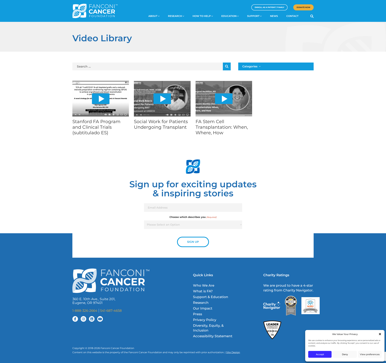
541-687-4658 (111, 311)
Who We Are (203, 285)
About (152, 16)
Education (229, 16)
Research (175, 16)
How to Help (202, 16)
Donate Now (303, 7)
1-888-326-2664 (84, 311)
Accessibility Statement (212, 336)
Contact (292, 16)
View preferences (370, 354)
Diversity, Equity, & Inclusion (208, 328)
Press (197, 314)
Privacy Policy (204, 320)
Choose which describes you (192, 217)
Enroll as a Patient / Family (269, 7)
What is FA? (203, 291)
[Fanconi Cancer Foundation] (95, 11)
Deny (345, 354)
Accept (320, 354)
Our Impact (202, 308)
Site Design (233, 352)
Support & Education (210, 297)
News (274, 16)
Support (253, 16)
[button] (379, 334)
